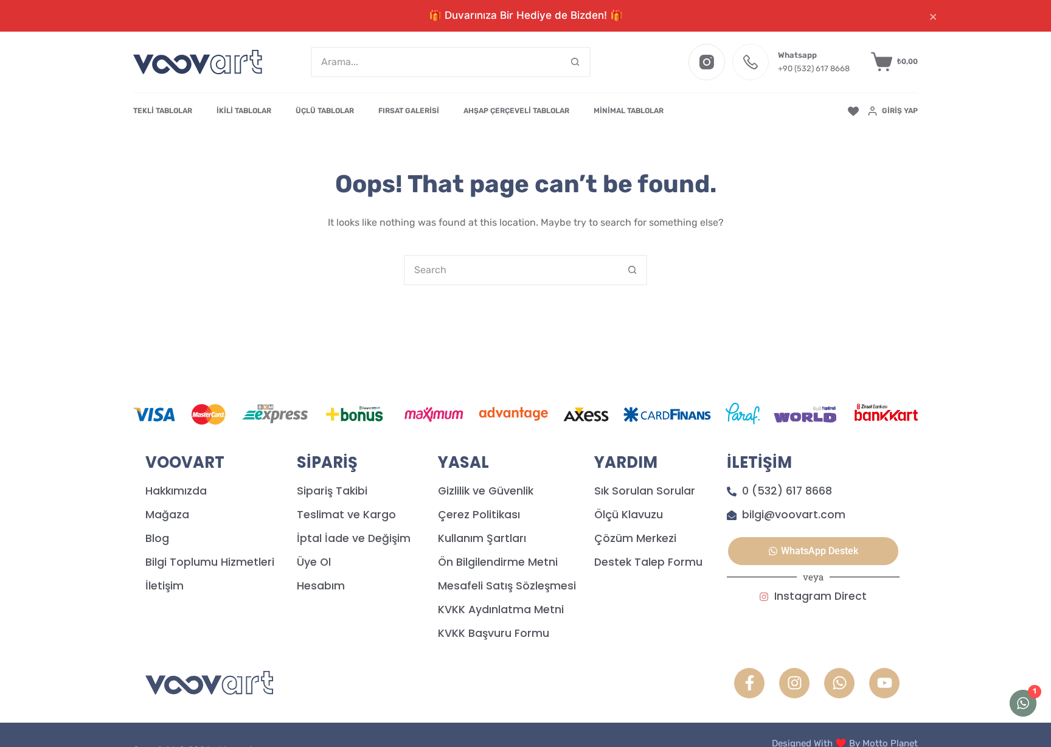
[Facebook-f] (749, 683)
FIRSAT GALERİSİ (408, 110)
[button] (813, 551)
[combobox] (436, 62)
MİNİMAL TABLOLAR (629, 110)
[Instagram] (707, 62)
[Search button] (575, 62)
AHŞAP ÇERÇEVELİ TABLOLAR (516, 110)
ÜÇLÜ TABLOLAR (325, 110)
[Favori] (853, 111)
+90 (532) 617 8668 (814, 68)
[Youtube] (884, 683)
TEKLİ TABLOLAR (162, 110)
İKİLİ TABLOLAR (244, 110)
